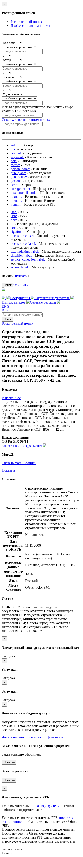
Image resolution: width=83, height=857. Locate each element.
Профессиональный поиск (31, 25)
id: (12, 224)
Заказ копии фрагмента (46, 737)
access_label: (20, 267)
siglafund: (17, 232)
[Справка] (58, 302)
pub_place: (18, 173)
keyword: (17, 157)
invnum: (16, 200)
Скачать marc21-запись (19, 463)
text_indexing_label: (25, 251)
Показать (8, 470)
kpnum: (16, 204)
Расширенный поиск (26, 21)
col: (13, 228)
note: (14, 161)
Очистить (20, 285)
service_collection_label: (28, 259)
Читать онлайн (13, 737)
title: (14, 149)
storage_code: (20, 189)
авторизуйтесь (48, 806)
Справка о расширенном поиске (26, 119)
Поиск (8, 285)
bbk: (14, 220)
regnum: (16, 196)
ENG (5, 306)
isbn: (14, 212)
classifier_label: (21, 255)
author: (15, 145)
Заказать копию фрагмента (22, 446)
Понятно (9, 762)
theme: (15, 165)
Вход (5, 310)
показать (21, 275)
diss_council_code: (24, 192)
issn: (14, 216)
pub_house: (19, 177)
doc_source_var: (22, 236)
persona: (16, 181)
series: (15, 185)
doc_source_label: (23, 243)
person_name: (20, 169)
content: (16, 153)
